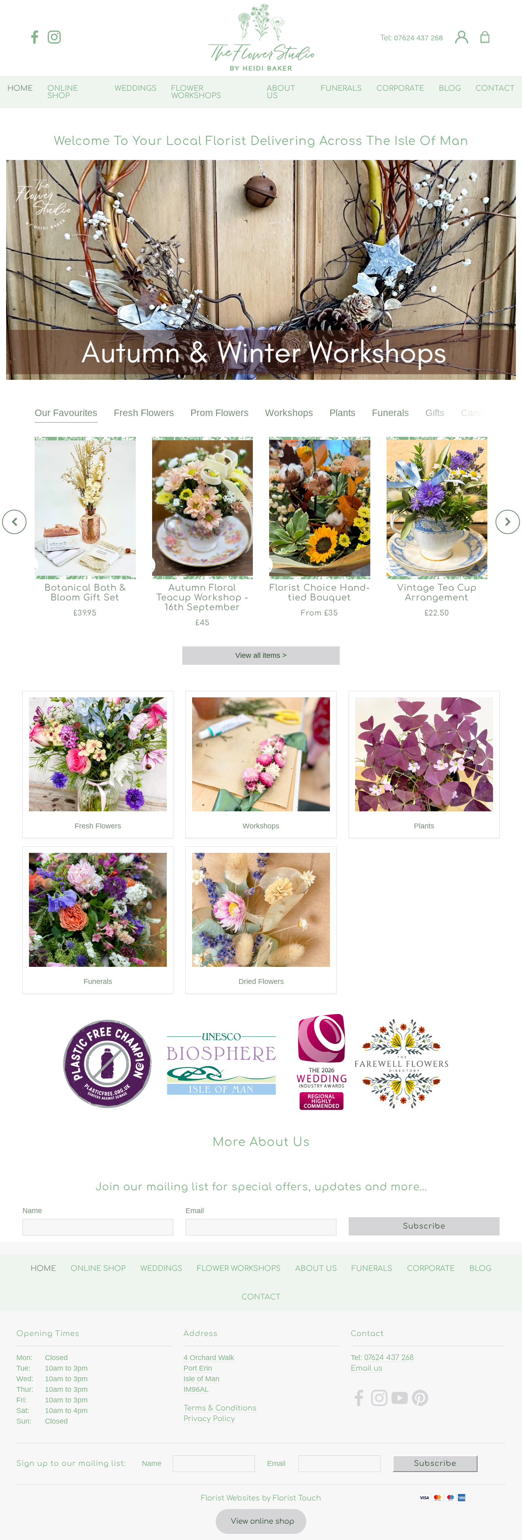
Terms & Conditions (220, 1408)
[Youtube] (400, 1399)
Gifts (435, 412)
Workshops (289, 412)
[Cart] (490, 38)
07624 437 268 (418, 38)
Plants (343, 412)
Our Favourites (66, 412)
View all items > (261, 655)
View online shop (262, 1521)
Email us (367, 1368)
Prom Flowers (219, 412)
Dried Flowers (261, 981)
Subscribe (424, 1226)
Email (195, 1211)
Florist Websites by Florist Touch (261, 1498)
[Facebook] (34, 38)
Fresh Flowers (144, 412)
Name (32, 1211)
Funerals (390, 412)
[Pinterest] (420, 1399)
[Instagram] (54, 38)
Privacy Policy (209, 1419)
